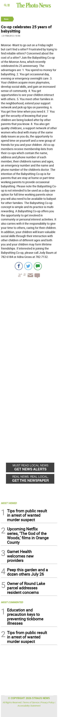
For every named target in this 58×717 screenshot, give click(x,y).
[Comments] (38, 266)
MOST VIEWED (9, 503)
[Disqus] (29, 325)
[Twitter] (28, 266)
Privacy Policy (47, 702)
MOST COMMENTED (12, 602)
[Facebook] (19, 266)
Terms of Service (31, 702)
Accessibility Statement (29, 705)
